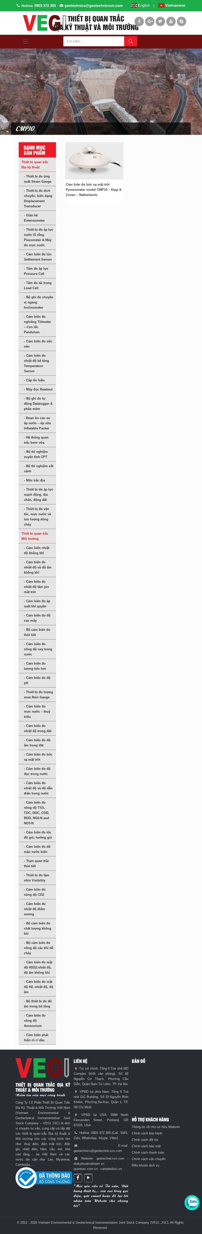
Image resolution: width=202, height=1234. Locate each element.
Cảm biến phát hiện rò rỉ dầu (36, 1037)
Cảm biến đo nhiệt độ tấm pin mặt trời (36, 587)
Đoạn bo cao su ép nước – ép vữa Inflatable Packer (37, 423)
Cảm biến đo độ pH (37, 680)
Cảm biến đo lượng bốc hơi (35, 666)
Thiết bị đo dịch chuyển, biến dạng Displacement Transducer (38, 198)
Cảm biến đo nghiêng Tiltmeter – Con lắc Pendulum (37, 324)
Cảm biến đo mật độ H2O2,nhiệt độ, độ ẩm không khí (38, 967)
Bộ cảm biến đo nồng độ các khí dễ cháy (38, 948)
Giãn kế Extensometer (34, 217)
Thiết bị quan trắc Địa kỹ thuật (34, 164)
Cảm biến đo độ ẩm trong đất (37, 742)
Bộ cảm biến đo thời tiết (37, 632)
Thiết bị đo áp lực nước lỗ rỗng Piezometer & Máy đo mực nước (38, 237)
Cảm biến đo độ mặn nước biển (37, 849)
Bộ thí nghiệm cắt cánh (38, 468)
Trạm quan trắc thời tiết (36, 863)
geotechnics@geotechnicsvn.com (94, 5)
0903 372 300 (45, 5)
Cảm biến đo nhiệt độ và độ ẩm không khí (37, 567)
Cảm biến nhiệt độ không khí (36, 550)
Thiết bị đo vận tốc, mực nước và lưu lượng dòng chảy (37, 516)
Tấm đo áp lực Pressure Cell (36, 271)
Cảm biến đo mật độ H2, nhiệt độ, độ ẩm (38, 987)
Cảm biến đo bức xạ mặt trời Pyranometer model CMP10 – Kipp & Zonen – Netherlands (93, 190)
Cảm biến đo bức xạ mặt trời (38, 757)
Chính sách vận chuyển (149, 1159)
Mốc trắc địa (35, 480)
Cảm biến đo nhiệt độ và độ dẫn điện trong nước (38, 788)
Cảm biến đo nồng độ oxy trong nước (38, 649)
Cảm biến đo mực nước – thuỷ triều (37, 712)
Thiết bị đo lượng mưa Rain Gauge (38, 694)
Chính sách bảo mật (146, 1146)
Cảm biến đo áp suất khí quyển (37, 603)
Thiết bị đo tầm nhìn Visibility (36, 877)
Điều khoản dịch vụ (145, 1165)
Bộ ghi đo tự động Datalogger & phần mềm (38, 404)
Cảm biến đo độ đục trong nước (37, 771)
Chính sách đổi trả (145, 1140)
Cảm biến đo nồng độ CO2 (35, 892)
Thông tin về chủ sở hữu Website (156, 1127)
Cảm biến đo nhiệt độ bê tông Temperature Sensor (36, 363)
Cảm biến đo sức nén (38, 343)
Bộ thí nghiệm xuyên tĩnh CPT (36, 454)
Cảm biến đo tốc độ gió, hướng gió (38, 834)
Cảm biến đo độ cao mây (37, 618)
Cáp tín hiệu (35, 380)
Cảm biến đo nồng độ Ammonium (35, 1021)
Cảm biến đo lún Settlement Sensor (38, 256)
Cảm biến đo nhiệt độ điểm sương (35, 909)
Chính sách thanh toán (148, 1152)
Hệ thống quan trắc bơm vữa (36, 440)
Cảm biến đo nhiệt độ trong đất (37, 728)
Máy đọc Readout (39, 389)
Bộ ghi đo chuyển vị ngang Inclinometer (38, 302)
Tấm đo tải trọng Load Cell (37, 285)
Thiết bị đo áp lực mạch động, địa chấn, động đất (38, 495)
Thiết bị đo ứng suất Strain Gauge (37, 179)
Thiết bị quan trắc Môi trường (34, 536)
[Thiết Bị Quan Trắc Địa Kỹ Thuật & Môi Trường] (44, 23)
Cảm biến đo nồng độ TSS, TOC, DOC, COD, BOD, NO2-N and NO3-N (36, 813)
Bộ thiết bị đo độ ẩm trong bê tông (38, 1003)
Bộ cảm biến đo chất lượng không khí (37, 928)
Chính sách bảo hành (147, 1133)
